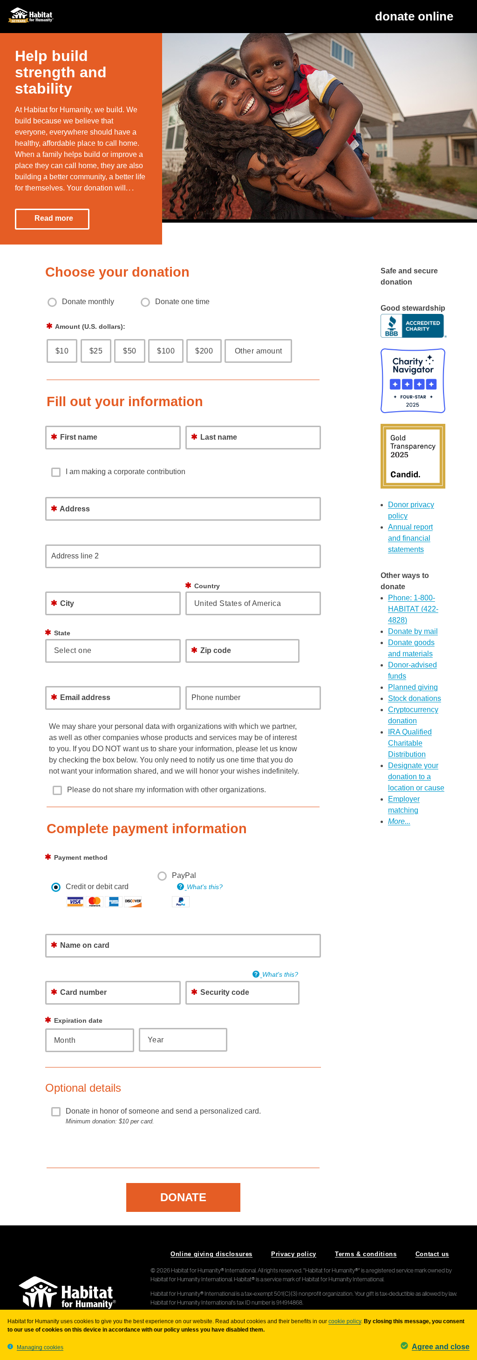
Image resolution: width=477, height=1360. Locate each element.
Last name (217, 437)
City (66, 603)
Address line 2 (75, 556)
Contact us (432, 1254)
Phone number (215, 697)
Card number (82, 992)
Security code (223, 992)
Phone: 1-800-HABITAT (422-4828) (413, 609)
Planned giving (413, 687)
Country (206, 586)
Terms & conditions (366, 1254)
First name (77, 437)
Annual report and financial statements (410, 538)
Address (74, 509)
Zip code (215, 650)
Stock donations (414, 698)
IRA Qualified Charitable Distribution (410, 743)
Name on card (83, 945)
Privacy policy (293, 1254)
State (62, 633)
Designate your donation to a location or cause (416, 777)
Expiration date (77, 1020)
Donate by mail (413, 631)
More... (399, 821)
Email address (84, 697)
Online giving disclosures (211, 1254)
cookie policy (344, 1321)
